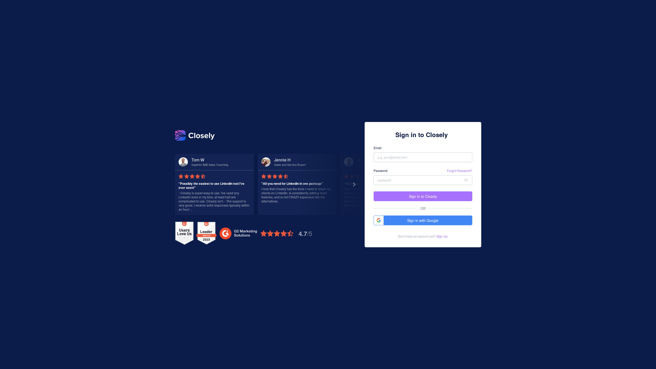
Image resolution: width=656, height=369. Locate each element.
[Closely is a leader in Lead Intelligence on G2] (206, 233)
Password (380, 171)
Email (378, 148)
